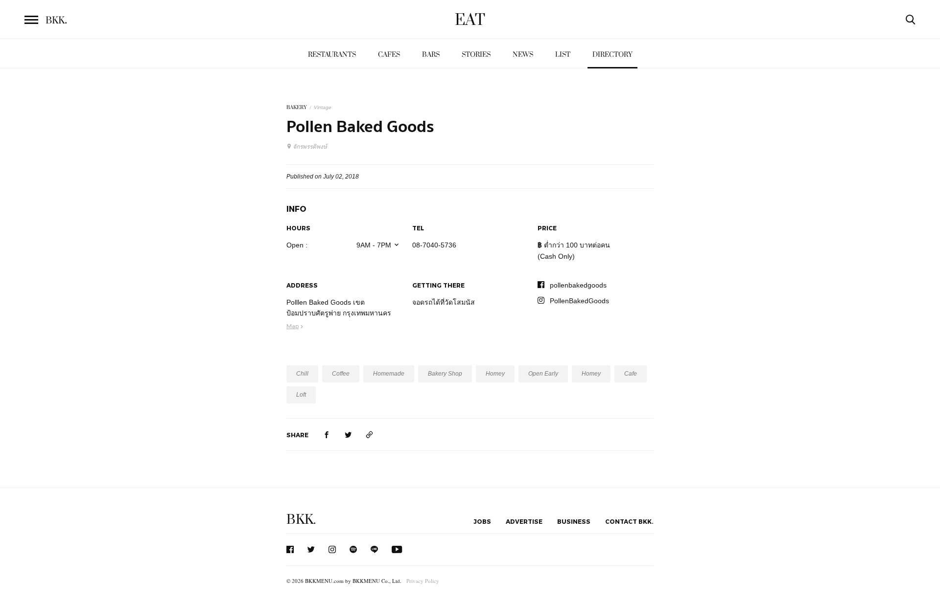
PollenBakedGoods (579, 301)
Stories (476, 54)
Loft (301, 394)
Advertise (524, 521)
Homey (495, 373)
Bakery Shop (445, 373)
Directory (612, 54)
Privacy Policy (422, 580)
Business (573, 521)
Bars (431, 54)
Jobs (482, 521)
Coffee (341, 373)
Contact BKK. (629, 521)
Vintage (322, 107)
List (562, 54)
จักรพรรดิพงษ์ (310, 147)
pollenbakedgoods (578, 285)
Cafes (389, 54)
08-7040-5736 (434, 245)
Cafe (630, 373)
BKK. (301, 520)
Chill (302, 373)
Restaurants (332, 54)
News (523, 54)
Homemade (388, 373)
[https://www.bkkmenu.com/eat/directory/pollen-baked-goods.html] (369, 434)
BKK (56, 20)
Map (292, 326)
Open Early (543, 373)
